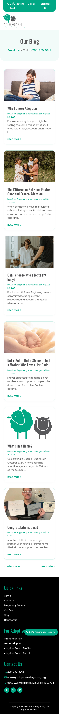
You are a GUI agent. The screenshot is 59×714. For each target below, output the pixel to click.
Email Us (47, 6)
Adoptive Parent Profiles (17, 648)
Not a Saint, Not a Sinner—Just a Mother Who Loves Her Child (28, 362)
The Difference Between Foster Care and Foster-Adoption (28, 191)
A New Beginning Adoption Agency (27, 113)
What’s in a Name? (19, 446)
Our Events (10, 610)
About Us (9, 600)
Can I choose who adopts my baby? (26, 277)
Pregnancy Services (15, 605)
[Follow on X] (13, 690)
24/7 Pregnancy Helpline (42, 632)
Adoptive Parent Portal (17, 653)
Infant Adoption (13, 638)
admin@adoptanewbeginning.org (26, 677)
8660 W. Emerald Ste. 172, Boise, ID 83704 (30, 682)
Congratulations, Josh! (22, 527)
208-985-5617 (41, 50)
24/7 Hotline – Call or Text (22, 6)
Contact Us (10, 620)
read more (14, 139)
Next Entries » (47, 566)
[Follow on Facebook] (6, 690)
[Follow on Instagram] (19, 690)
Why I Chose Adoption (22, 108)
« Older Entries (12, 566)
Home (7, 595)
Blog (6, 615)
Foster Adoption (13, 643)
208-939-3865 (15, 671)
